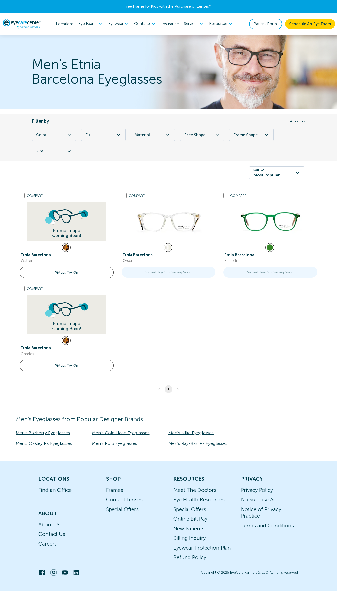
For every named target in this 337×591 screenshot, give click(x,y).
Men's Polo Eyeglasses (114, 443)
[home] (21, 23)
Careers (47, 544)
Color (41, 134)
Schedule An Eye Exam (310, 23)
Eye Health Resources (199, 499)
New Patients (188, 528)
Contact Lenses (124, 499)
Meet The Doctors (194, 490)
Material (142, 134)
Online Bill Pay (190, 519)
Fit (87, 134)
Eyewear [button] (115, 23)
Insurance (170, 23)
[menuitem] (90, 24)
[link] (66, 221)
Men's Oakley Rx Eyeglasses (44, 443)
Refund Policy (189, 557)
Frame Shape (245, 134)
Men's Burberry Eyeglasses (43, 432)
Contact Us (51, 534)
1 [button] (168, 389)
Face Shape (194, 134)
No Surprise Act (259, 499)
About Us (49, 524)
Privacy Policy (257, 490)
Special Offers (122, 509)
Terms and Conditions (267, 525)
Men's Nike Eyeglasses (191, 432)
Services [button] (191, 23)
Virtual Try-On (66, 272)
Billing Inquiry (189, 538)
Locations (65, 23)
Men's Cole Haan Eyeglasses (120, 432)
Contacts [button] (142, 23)
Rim (39, 151)
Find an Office (55, 490)
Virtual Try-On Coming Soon (168, 272)
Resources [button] (218, 23)
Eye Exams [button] (87, 23)
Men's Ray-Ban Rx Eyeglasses (197, 443)
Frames (114, 490)
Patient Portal (266, 23)
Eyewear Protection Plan (202, 548)
